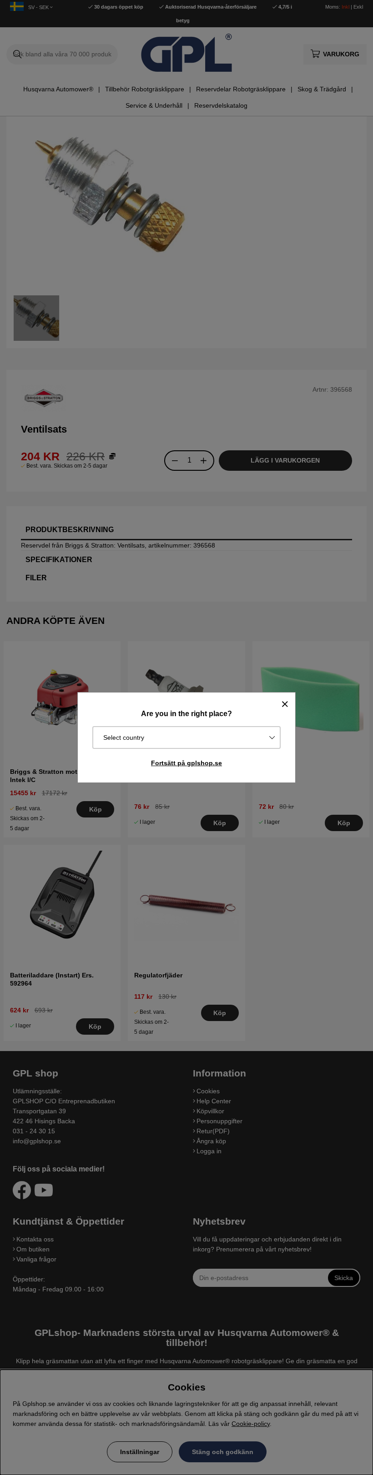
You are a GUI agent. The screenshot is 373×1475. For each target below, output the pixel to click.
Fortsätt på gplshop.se (186, 763)
